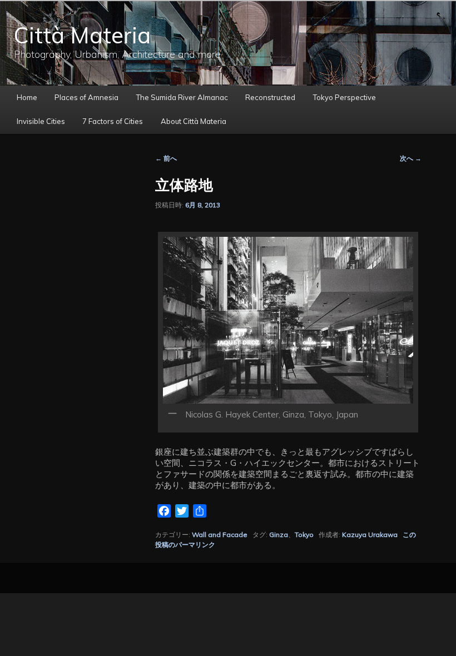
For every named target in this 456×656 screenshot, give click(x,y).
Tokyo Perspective (344, 97)
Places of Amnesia (86, 97)
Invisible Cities (41, 121)
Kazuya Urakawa (370, 534)
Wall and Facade (219, 534)
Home (27, 97)
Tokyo (304, 534)
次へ (411, 158)
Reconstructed (270, 97)
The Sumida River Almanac (182, 97)
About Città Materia (193, 121)
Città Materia (82, 35)
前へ (166, 158)
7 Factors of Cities (112, 121)
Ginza (278, 534)
